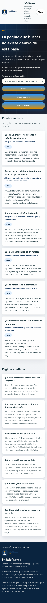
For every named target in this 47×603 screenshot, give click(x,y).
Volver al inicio (23, 97)
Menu (40, 12)
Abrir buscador (23, 105)
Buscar (23, 88)
